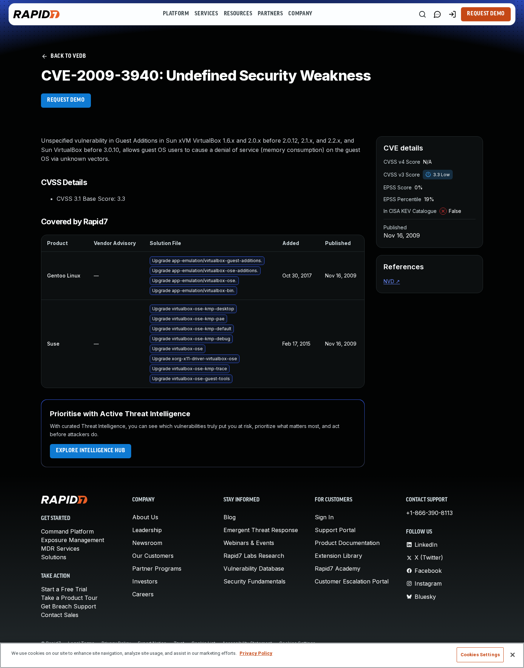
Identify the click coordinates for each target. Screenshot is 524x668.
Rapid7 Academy (337, 568)
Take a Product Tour (69, 597)
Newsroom (147, 542)
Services (206, 14)
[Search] (422, 14)
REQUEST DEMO (66, 100)
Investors (145, 581)
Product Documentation (347, 542)
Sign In (324, 517)
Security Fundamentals (255, 581)
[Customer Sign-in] (452, 14)
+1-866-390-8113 (429, 512)
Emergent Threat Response (261, 530)
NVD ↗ (392, 281)
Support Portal (335, 530)
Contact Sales (59, 614)
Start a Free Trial (64, 589)
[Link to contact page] (437, 14)
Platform (176, 14)
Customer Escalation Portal (352, 581)
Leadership (147, 530)
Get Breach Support (68, 606)
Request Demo (486, 14)
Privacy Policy (256, 653)
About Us (145, 517)
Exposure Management (72, 540)
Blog (230, 517)
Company (300, 14)
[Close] (512, 655)
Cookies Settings (480, 654)
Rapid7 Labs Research (254, 555)
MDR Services (60, 548)
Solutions (53, 557)
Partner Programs (156, 568)
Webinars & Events (249, 542)
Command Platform (67, 531)
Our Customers (153, 555)
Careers (143, 594)
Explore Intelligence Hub (90, 451)
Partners (270, 14)
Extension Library (338, 555)
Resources (238, 14)
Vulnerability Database (254, 568)
